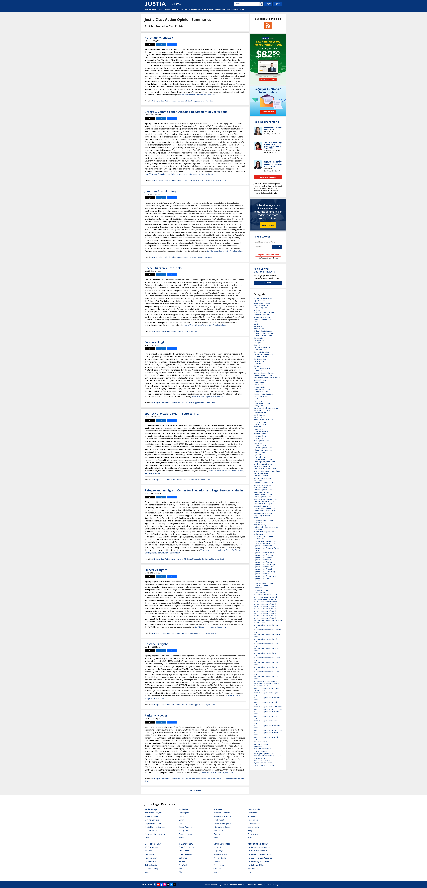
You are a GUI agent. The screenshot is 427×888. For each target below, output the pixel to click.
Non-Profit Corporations (262, 506)
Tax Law (257, 581)
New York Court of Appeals (263, 504)
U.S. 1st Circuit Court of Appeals (265, 599)
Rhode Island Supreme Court (264, 536)
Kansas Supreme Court (262, 445)
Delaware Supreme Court (263, 375)
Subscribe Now (268, 225)
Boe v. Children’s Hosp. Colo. (163, 268)
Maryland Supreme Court (263, 466)
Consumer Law (259, 361)
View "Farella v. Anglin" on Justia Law (207, 396)
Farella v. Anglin (155, 342)
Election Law (258, 385)
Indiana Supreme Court (262, 424)
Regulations (150, 854)
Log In (268, 4)
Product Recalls (220, 858)
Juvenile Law (258, 443)
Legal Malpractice (260, 457)
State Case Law (185, 854)
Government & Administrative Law (197, 779)
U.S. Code (148, 851)
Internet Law (258, 438)
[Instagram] (164, 884)
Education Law (259, 382)
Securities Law (259, 539)
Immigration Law (176, 559)
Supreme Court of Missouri (263, 567)
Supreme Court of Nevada (263, 569)
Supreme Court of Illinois (262, 560)
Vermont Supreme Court (262, 749)
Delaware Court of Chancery (264, 373)
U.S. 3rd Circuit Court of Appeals (265, 604)
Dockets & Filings (152, 868)
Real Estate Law (259, 534)
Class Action (165, 101)
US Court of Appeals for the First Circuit (268, 709)
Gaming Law (258, 406)
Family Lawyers (151, 830)
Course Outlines (254, 823)
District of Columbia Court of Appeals (267, 378)
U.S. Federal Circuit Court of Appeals (267, 683)
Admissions (252, 816)
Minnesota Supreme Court (263, 483)
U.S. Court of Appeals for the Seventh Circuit (201, 633)
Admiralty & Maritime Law (263, 298)
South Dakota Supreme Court (264, 543)
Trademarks (219, 865)
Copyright (257, 366)
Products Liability (260, 525)
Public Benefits (259, 529)
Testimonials (253, 868)
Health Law (193, 331)
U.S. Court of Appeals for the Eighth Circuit (200, 403)
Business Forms (220, 854)
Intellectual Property (261, 431)
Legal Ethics (258, 455)
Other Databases (222, 843)
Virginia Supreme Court (262, 751)
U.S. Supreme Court (261, 686)
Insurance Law (259, 429)
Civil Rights (156, 101)
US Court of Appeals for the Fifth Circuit (268, 707)
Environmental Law (260, 396)
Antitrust (257, 310)
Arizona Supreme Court (262, 317)
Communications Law (261, 352)
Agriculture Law (259, 301)
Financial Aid (253, 820)
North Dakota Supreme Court (264, 511)
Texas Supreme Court (261, 585)
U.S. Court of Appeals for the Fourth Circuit (197, 257)
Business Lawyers (152, 816)
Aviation (256, 322)
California (183, 858)
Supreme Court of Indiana (263, 562)
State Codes (184, 851)
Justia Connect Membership (259, 847)
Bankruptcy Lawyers (153, 813)
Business (218, 809)
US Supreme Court (260, 742)
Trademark (258, 588)
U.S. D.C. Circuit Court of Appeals (265, 681)
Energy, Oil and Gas (261, 392)
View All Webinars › (268, 177)
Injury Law (257, 427)
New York (183, 865)
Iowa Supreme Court (261, 441)
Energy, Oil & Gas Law (262, 389)
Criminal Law (258, 371)
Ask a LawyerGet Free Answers (264, 270)
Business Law (259, 329)
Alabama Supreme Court (262, 303)
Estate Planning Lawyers (155, 827)
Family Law (258, 401)
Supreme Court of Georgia (263, 555)
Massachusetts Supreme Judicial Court (267, 471)
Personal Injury (259, 522)
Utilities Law (258, 746)
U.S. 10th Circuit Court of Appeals (265, 595)
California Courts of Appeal (263, 333)
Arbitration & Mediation (262, 315)
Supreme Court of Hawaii (263, 557)
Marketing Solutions (235, 9)
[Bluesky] (171, 884)
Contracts (257, 364)
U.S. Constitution (151, 847)
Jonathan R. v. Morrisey (160, 191)
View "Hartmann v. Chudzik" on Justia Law (197, 94)
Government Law (260, 413)
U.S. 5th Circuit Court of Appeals (265, 609)
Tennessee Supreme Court (263, 583)
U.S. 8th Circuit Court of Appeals (265, 616)
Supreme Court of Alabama (263, 546)
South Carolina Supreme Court (265, 541)
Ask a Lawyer (164, 9)
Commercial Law (260, 350)
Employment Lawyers (153, 823)
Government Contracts (262, 410)
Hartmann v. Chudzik (159, 37)
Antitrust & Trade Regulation (264, 312)
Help (240, 885)
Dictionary (252, 813)
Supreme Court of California (264, 553)
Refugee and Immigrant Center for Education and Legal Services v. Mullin (194, 490)
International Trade (260, 436)
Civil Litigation (259, 338)
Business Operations (222, 816)
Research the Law (179, 9)
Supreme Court (151, 858)
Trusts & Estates (260, 592)
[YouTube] (158, 884)
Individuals (184, 809)
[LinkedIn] (155, 884)
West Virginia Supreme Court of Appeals (268, 756)
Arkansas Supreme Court (263, 319)
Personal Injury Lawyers (155, 834)
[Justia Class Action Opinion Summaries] (155, 4)
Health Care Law (260, 415)
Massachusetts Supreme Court (265, 469)
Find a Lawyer (150, 9)
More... (147, 837)
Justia (149, 884)
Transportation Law (261, 590)
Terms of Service (249, 885)
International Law (260, 434)
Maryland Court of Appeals (263, 464)
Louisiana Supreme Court (263, 459)
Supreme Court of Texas (262, 578)
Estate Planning (185, 827)
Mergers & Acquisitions (262, 476)
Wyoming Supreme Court (263, 763)
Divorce (182, 820)
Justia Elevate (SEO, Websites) (260, 858)
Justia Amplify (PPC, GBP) (258, 861)
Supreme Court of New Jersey (264, 571)
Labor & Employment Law (263, 450)
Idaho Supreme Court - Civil (263, 420)
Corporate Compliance (262, 368)
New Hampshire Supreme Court (265, 499)
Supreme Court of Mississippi (264, 564)
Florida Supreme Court (262, 403)
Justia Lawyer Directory (257, 851)
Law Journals (253, 827)
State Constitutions (187, 847)
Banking (256, 324)
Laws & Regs (207, 9)
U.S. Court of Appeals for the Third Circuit (199, 101)
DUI (180, 823)
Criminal (182, 816)
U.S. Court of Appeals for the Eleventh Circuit (212, 180)
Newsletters (220, 9)
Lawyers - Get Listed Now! (268, 254)
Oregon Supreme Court (262, 515)
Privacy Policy (263, 885)
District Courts (151, 865)
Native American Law (261, 492)
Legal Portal (223, 885)
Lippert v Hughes (156, 570)
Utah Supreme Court (261, 744)
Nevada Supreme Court (262, 497)
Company (233, 885)
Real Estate (218, 830)
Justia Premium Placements (259, 854)
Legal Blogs (218, 851)
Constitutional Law (177, 101)
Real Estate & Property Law (264, 532)
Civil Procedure (157, 180)
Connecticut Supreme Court (264, 354)
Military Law (258, 480)
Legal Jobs (218, 847)
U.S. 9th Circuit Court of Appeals (265, 618)
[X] (174, 884)
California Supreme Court (263, 336)
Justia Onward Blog (256, 865)
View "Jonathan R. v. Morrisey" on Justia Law (224, 251)
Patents (256, 518)
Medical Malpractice (261, 473)
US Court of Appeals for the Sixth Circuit (268, 730)
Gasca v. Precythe (156, 644)
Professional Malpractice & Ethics (266, 527)
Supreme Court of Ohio (262, 574)
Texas (181, 868)
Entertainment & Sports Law (264, 394)
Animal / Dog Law (260, 308)
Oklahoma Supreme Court (263, 513)
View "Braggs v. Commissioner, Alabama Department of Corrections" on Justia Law (179, 174)
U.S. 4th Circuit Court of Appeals (265, 606)
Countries (218, 868)
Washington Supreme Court (264, 753)
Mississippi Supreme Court (263, 485)
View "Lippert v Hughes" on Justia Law (210, 627)
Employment (219, 820)
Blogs (250, 830)
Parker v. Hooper (156, 715)
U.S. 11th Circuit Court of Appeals (265, 597)
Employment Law (260, 387)
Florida (182, 861)
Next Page (195, 790)
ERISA (256, 399)
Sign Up (278, 4)
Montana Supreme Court (263, 490)
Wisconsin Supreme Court (263, 760)
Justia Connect (211, 885)
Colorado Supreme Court (179, 331)
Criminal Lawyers (152, 820)
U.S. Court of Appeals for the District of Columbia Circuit (204, 559)
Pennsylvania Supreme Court (264, 520)
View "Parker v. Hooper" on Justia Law (217, 772)
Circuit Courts (150, 861)
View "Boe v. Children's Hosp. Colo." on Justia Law (205, 325)
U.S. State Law (186, 843)
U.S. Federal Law (153, 843)
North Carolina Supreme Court (265, 508)
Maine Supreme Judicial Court (264, 462)
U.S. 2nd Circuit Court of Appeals (265, 602)
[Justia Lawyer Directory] (177, 884)
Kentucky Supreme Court (263, 448)
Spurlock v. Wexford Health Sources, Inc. (172, 413)
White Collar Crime (260, 758)
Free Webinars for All (266, 121)
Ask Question (268, 283)
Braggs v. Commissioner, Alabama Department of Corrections (186, 112)
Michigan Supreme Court (262, 478)
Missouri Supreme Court (262, 487)
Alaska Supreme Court (262, 305)
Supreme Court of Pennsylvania (265, 576)
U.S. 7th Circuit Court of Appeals (265, 613)
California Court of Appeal (263, 331)
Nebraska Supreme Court (263, 494)
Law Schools (194, 9)
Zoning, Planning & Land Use (264, 765)
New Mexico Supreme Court (264, 501)
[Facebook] (161, 884)
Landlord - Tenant (260, 452)
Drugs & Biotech (260, 380)
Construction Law (260, 359)
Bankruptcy (258, 326)
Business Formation (222, 813)
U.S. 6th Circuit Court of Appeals (265, 611)
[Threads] (168, 884)
